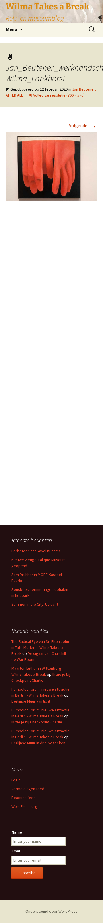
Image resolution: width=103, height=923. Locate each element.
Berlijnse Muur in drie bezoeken (38, 742)
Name (16, 832)
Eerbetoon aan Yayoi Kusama (36, 550)
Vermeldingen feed (27, 788)
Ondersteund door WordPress (51, 911)
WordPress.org (24, 806)
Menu (11, 29)
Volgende (83, 125)
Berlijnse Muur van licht (30, 701)
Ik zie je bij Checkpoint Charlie (36, 722)
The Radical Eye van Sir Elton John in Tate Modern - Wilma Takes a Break (40, 647)
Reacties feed (23, 797)
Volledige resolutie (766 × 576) (58, 95)
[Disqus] (51, 290)
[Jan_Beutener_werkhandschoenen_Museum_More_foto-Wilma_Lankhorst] (51, 165)
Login (16, 779)
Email (16, 851)
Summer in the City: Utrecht (34, 604)
